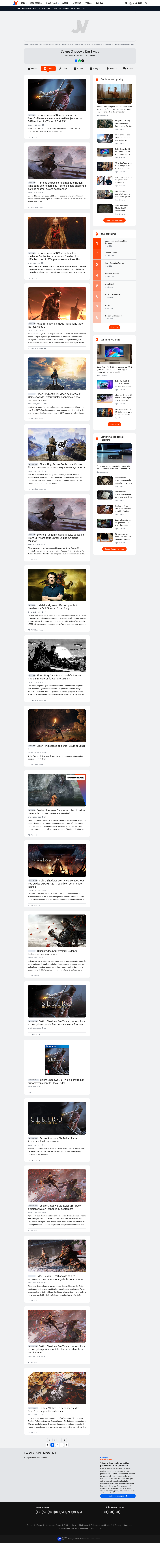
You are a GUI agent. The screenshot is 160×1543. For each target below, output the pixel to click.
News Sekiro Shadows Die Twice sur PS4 (100, 45)
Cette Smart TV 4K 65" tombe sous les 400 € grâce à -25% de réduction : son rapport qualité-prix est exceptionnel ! (123, 152)
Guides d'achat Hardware (114, 549)
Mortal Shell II (110, 284)
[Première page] (49, 1440)
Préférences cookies (69, 1528)
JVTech (65, 3)
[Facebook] (38, 1511)
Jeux (23, 3)
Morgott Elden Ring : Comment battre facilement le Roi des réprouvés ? (123, 123)
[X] (44, 1511)
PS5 (18, 9)
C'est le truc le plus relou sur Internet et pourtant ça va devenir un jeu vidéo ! (123, 138)
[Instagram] (50, 1511)
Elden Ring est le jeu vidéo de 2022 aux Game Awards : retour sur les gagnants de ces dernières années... (54, 397)
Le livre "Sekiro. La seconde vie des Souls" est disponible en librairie (53, 1410)
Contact (30, 1525)
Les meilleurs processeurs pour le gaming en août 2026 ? (123, 494)
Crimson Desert (111, 253)
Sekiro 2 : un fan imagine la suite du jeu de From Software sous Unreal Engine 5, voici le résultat (56, 537)
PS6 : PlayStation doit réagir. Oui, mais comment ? (123, 180)
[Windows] (118, 1511)
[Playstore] (106, 1511)
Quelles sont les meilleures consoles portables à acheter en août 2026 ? (123, 509)
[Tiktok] (67, 1511)
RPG (79, 9)
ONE (87, 56)
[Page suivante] (60, 1440)
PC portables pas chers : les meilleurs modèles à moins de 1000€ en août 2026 (123, 537)
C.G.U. (66, 1525)
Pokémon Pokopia (112, 274)
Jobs (99, 1528)
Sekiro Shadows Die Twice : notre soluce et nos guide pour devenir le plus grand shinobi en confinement (56, 1349)
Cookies (118, 1525)
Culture (77, 3)
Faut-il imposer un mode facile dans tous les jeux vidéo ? (55, 325)
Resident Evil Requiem (113, 316)
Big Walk (108, 305)
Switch (54, 9)
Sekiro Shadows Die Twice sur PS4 (74, 45)
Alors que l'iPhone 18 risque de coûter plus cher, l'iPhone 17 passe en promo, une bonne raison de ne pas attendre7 (123, 398)
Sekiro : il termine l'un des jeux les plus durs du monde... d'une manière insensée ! (56, 812)
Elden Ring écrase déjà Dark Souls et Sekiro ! (57, 747)
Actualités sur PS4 (36, 45)
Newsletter (84, 1528)
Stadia (92, 56)
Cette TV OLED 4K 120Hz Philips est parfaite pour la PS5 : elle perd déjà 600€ (123, 384)
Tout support (70, 56)
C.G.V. (74, 1525)
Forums (99, 3)
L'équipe (39, 1525)
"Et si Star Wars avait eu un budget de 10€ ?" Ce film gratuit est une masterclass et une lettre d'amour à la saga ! (123, 166)
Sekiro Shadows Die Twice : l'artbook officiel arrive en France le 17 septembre (54, 1207)
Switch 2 (36, 9)
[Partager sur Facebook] (76, 60)
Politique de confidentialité (101, 1525)
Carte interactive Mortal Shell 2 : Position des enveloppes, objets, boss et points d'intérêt (122, 208)
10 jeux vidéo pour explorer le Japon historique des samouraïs (53, 953)
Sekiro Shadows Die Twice (52, 45)
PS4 (43, 9)
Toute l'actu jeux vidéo (114, 220)
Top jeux (114, 327)
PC (14, 9)
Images (96, 68)
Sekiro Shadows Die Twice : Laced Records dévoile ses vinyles (53, 1140)
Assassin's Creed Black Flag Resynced (116, 242)
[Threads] (73, 1511)
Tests (64, 68)
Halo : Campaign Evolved (114, 263)
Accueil (26, 45)
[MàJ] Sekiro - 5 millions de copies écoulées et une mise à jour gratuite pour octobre (56, 1278)
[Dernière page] (65, 1440)
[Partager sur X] (82, 60)
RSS (92, 1528)
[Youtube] (56, 1511)
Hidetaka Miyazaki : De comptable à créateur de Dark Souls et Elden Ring (52, 607)
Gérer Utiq (128, 1525)
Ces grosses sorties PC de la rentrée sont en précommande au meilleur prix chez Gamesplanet (123, 412)
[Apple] (112, 1511)
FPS (84, 9)
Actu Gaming (36, 3)
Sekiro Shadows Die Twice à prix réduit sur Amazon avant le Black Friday (56, 1081)
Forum (130, 68)
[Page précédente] (54, 1440)
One (48, 9)
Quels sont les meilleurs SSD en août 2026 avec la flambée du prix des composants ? (113, 467)
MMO (73, 9)
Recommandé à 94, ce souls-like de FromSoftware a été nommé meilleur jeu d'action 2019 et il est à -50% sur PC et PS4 (55, 118)
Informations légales (53, 1525)
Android (66, 9)
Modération (83, 1525)
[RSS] (62, 1511)
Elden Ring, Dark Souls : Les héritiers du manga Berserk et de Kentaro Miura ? (54, 677)
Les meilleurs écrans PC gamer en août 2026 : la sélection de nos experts (123, 523)
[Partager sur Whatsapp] (79, 60)
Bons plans (51, 3)
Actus (49, 68)
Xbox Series (26, 9)
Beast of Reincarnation (113, 295)
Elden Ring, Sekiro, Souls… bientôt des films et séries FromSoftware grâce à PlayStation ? (56, 466)
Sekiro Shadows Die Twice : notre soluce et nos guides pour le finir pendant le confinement (56, 1023)
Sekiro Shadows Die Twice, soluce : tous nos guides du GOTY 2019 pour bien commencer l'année (56, 883)
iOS (60, 9)
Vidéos (88, 3)
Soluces (113, 68)
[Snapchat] (79, 1511)
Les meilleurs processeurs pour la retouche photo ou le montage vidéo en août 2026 (123, 480)
